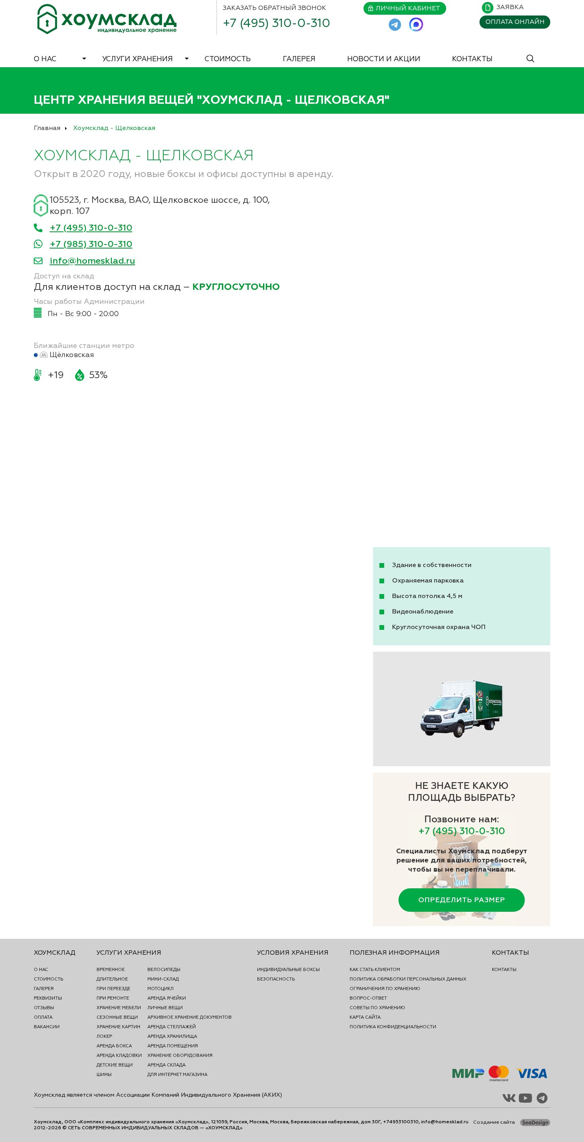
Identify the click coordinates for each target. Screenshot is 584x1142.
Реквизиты (48, 998)
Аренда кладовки (119, 1055)
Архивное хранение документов (189, 1017)
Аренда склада (166, 1065)
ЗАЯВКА (510, 7)
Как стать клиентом (375, 969)
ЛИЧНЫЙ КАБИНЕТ (408, 8)
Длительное (112, 979)
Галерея (299, 58)
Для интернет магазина (177, 1074)
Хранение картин (118, 1026)
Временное (111, 969)
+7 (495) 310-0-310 (276, 23)
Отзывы (44, 1007)
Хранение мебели (119, 1007)
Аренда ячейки (166, 998)
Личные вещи (165, 1007)
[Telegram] (395, 25)
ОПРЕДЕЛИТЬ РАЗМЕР (461, 900)
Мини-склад (163, 979)
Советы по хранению (377, 1007)
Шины (104, 1074)
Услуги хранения (137, 58)
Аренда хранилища (172, 1036)
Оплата (43, 1017)
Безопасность (276, 979)
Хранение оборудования (180, 1055)
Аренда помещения (172, 1046)
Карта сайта (365, 1017)
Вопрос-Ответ (368, 998)
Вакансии (47, 1026)
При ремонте (113, 998)
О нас (45, 58)
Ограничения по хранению (385, 988)
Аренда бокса (114, 1046)
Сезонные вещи (117, 1017)
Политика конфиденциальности (393, 1026)
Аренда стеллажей (171, 1026)
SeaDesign (536, 1123)
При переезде (113, 988)
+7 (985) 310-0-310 (91, 244)
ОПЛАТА (515, 22)
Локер (104, 1036)
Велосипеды (163, 969)
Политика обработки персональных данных (408, 979)
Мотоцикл (160, 988)
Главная (47, 128)
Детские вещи (115, 1065)
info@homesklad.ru (92, 260)
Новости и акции (383, 58)
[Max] (416, 24)
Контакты (472, 58)
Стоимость (228, 58)
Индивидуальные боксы (288, 969)
